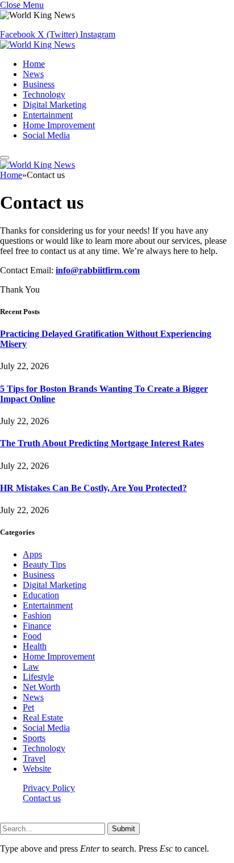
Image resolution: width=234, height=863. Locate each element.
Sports (34, 738)
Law (31, 666)
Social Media (46, 135)
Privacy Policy (49, 788)
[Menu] (4, 157)
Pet (28, 707)
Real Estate (43, 717)
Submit (123, 828)
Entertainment (48, 115)
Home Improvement (59, 125)
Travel (34, 758)
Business (39, 84)
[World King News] (37, 44)
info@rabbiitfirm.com (98, 270)
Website (37, 768)
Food (32, 636)
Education (41, 595)
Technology (44, 94)
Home (34, 64)
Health (35, 646)
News (33, 74)
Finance (37, 626)
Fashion (37, 615)
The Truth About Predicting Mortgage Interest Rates (102, 443)
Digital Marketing (54, 104)
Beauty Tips (44, 564)
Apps (32, 554)
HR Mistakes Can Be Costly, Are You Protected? (93, 488)
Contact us (42, 798)
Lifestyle (38, 677)
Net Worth (41, 687)
